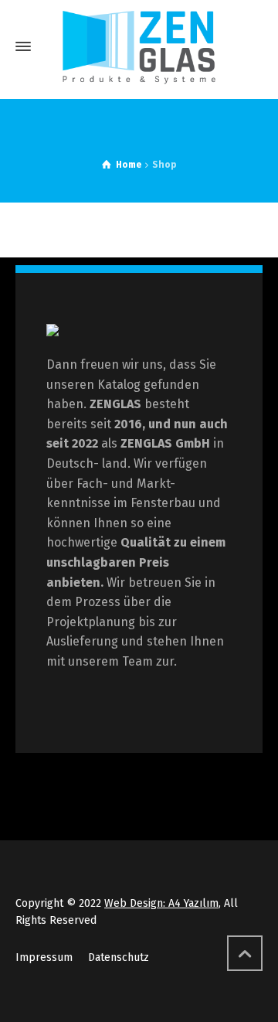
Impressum (44, 957)
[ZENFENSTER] (139, 46)
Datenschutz (118, 957)
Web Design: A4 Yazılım (161, 903)
